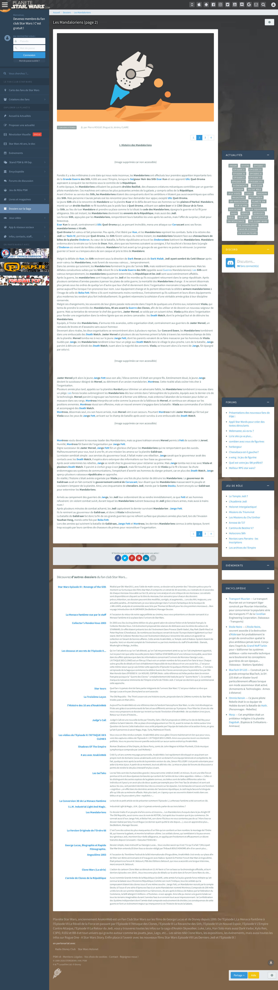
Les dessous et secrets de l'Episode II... (84, 650)
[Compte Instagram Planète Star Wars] (220, 4)
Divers (245, 165)
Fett (87, 292)
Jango (173, 508)
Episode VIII (256, 181)
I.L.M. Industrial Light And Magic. (87, 806)
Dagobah (234, 722)
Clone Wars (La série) (94, 869)
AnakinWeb (105, 919)
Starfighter (259, 217)
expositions (215, 933)
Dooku (172, 485)
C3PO (56, 933)
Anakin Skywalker (184, 928)
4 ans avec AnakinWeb (93, 755)
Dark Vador (246, 928)
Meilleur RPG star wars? (242, 468)
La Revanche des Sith (188, 924)
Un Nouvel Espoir (229, 924)
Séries (245, 213)
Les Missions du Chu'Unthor (244, 517)
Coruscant (131, 482)
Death (154, 315)
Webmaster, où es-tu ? (241, 431)
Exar (159, 179)
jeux (150, 933)
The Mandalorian (247, 225)
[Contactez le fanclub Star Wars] (256, 4)
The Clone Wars (258, 221)
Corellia (259, 614)
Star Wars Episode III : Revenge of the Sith (82, 587)
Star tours (100, 688)
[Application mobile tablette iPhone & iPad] (199, 4)
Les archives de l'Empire (242, 547)
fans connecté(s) (248, 263)
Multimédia (255, 197)
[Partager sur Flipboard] (139, 558)
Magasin (262, 193)
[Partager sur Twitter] (125, 558)
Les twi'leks (99, 773)
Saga (234, 213)
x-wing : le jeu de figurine (242, 457)
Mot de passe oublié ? (29, 60)
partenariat (15, 244)
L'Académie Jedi (238, 501)
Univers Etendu (247, 229)
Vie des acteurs (247, 233)
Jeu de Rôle (254, 189)
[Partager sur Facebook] (118, 558)
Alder (234, 634)
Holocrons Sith (237, 533)
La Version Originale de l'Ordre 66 (86, 830)
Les (194, 270)
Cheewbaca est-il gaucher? (244, 452)
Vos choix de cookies (95, 956)
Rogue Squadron (256, 209)
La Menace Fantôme (249, 919)
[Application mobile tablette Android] (206, 4)
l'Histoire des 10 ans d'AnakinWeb (86, 705)
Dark (131, 258)
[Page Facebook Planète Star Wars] (213, 4)
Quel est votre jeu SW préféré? (246, 462)
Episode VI (255, 177)
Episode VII (238, 181)
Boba (81, 292)
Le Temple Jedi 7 (238, 496)
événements (236, 933)
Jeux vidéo (234, 193)
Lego (157, 933)
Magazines (238, 197)
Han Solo (218, 928)
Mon (150, 381)
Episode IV (239, 173)
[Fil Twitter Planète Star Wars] (227, 4)
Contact (113, 956)
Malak (160, 258)
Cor (174, 224)
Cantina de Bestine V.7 (241, 528)
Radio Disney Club (65, 949)
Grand (66, 179)
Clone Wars (194, 933)
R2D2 (65, 933)
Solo (231, 217)
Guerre (76, 179)
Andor (233, 165)
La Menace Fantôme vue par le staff (86, 614)
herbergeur (235, 446)
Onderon (84, 239)
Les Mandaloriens (96, 812)
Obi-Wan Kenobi (238, 201)
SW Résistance (236, 221)
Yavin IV (71, 236)
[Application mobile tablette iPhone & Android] (192, 4)
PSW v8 (57, 956)
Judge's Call (99, 720)
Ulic (188, 179)
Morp (232, 714)
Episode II (239, 169)
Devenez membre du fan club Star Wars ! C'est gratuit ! (29, 23)
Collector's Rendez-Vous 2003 (89, 623)
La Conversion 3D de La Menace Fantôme (82, 801)
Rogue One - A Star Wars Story (84, 937)
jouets (142, 933)
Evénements (240, 185)
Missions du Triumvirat (241, 512)
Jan (116, 338)
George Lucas (175, 919)
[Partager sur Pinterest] (132, 558)
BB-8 (75, 933)
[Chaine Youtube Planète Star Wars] (234, 4)
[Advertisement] (248, 86)
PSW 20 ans (241, 205)
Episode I (259, 165)
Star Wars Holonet (88, 949)
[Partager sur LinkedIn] (146, 558)
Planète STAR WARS (29, 4)
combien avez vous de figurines (246, 441)
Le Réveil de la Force (82, 924)
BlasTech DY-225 (238, 670)
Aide (253, 975)
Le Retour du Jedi (101, 928)
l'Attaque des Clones (144, 924)
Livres (249, 193)
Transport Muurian (239, 598)
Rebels (256, 205)
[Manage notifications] (271, 963)
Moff (257, 645)
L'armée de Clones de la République (85, 878)
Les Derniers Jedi (204, 937)
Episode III (255, 169)
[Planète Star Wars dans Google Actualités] (249, 4)
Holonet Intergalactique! (243, 506)
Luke (201, 928)
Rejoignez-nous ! (129, 956)
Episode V (239, 177)
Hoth (264, 705)
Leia (208, 928)
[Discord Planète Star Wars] (241, 4)
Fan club (257, 185)
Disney (196, 919)
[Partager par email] (153, 558)
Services (259, 213)
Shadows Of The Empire (92, 746)
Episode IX (256, 173)
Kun (134, 232)
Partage (238, 975)
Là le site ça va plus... (240, 436)
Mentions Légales (72, 956)
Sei (132, 179)
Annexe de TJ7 (237, 522)
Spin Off (243, 217)
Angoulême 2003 (96, 854)
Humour (238, 189)
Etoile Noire (235, 626)
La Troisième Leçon (95, 696)
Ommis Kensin (237, 698)
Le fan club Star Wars (18, 81)
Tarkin (263, 645)
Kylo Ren (260, 928)
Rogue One (235, 209)
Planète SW (258, 201)
